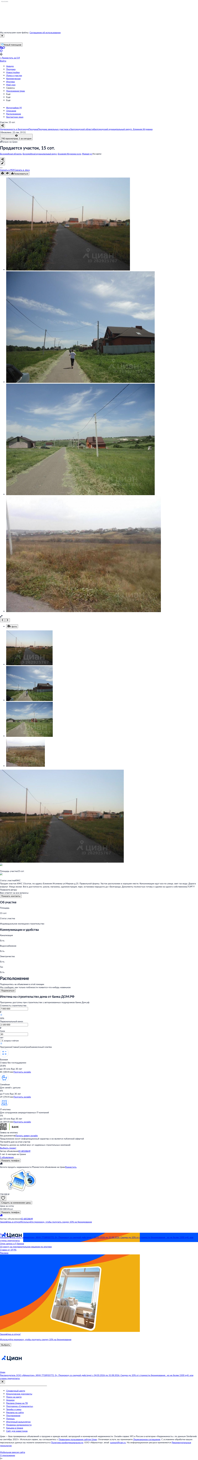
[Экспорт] (1, 167)
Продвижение (13, 1415)
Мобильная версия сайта (12, 1452)
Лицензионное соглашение (146, 1439)
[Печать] (2, 173)
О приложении (7, 1455)
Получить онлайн (22, 1071)
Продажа (10, 69)
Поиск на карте (14, 1396)
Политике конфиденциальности (67, 1442)
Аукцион (10, 1399)
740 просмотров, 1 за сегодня (16, 138)
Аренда (10, 66)
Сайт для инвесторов (17, 1430)
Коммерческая (13, 78)
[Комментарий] (2, 163)
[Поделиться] (2, 159)
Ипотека (10, 81)
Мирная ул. (87, 153)
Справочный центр (15, 1390)
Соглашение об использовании (45, 32)
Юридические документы (19, 1393)
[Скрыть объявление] (7, 173)
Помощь (10, 1418)
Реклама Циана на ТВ (17, 1403)
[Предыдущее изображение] (2, 620)
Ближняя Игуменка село (69, 153)
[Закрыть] (2, 35)
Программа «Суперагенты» (19, 1406)
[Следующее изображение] (7, 620)
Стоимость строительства (13, 1005)
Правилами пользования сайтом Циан (78, 1439)
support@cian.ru (118, 1442)
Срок (2, 1030)
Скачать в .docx (22, 169)
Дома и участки (14, 75)
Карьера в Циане (14, 1427)
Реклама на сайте (15, 1412)
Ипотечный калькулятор (18, 1421)
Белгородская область (11, 153)
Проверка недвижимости (19, 1424)
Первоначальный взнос (11, 1021)
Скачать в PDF (7, 169)
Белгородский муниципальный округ (40, 153)
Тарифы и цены (13, 1409)
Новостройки (13, 72)
